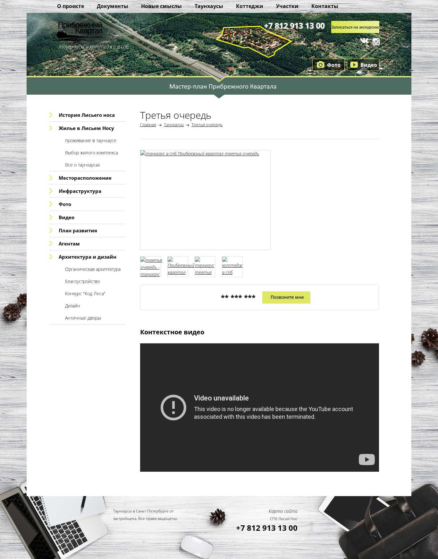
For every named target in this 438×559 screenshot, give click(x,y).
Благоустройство (82, 281)
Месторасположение (85, 178)
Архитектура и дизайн (87, 257)
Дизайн (72, 306)
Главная (148, 124)
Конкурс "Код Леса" (85, 293)
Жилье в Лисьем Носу (86, 128)
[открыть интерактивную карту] (219, 93)
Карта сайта (283, 511)
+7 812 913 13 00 (267, 527)
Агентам (69, 243)
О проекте (70, 6)
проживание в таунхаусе (90, 140)
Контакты (324, 6)
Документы (112, 6)
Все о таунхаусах (82, 165)
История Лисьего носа (87, 115)
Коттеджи (249, 6)
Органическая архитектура (93, 269)
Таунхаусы (209, 6)
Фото (65, 204)
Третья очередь (207, 124)
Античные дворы (83, 318)
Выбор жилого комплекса (91, 153)
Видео (66, 217)
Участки (287, 6)
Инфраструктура (80, 191)
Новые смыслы (161, 6)
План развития (78, 230)
